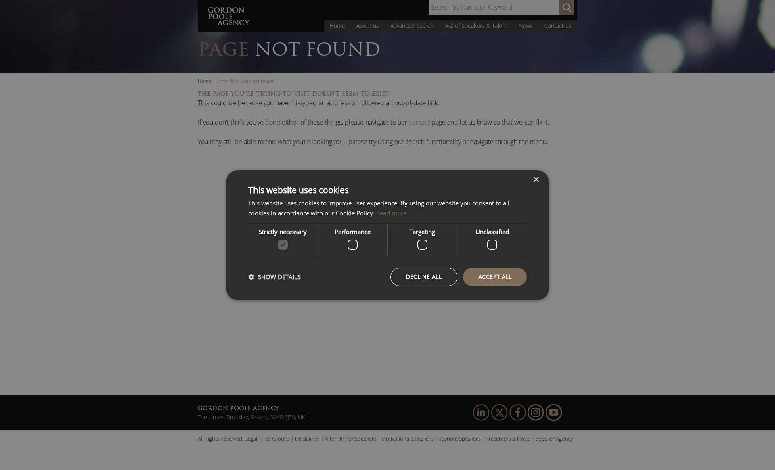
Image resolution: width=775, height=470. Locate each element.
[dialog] (387, 235)
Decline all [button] (424, 276)
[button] (274, 276)
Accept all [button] (494, 276)
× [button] (536, 179)
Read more (391, 213)
